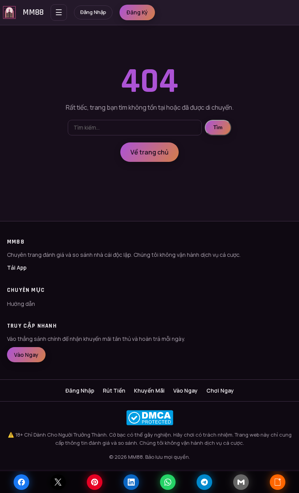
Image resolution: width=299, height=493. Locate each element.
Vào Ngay (26, 354)
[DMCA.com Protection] (149, 417)
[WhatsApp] (168, 482)
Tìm (218, 127)
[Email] (241, 482)
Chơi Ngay (220, 390)
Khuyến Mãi (149, 390)
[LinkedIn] (131, 482)
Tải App (16, 267)
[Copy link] (277, 482)
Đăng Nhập (93, 12)
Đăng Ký (137, 12)
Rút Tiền (114, 390)
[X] (58, 482)
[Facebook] (21, 482)
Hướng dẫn (21, 303)
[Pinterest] (94, 482)
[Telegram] (204, 482)
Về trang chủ (149, 152)
